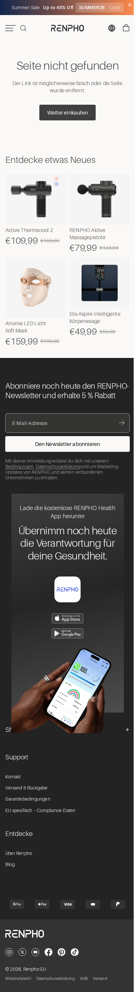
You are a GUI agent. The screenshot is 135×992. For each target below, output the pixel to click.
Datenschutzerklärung (58, 473)
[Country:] (108, 28)
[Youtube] (35, 958)
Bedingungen (19, 473)
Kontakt (13, 783)
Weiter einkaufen (66, 112)
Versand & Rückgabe (26, 794)
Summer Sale (24, 7)
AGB (84, 985)
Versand (100, 985)
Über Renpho (18, 859)
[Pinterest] (62, 958)
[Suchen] (23, 28)
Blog (10, 871)
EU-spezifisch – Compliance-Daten (40, 816)
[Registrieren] (65, 450)
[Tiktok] (75, 958)
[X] (22, 958)
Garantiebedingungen (27, 805)
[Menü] (10, 28)
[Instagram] (9, 958)
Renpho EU (34, 975)
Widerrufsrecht (18, 985)
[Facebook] (48, 958)
